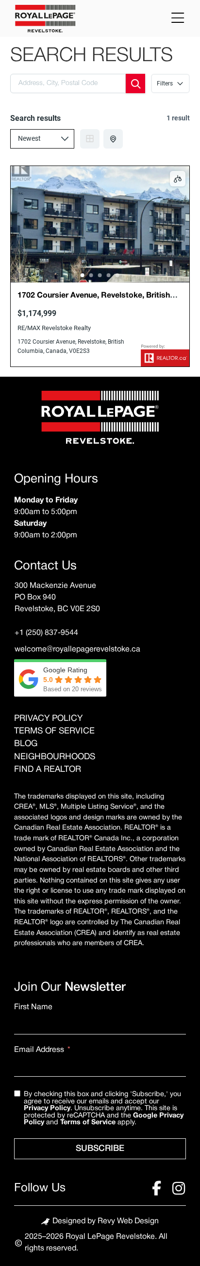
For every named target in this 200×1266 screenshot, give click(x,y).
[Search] (135, 83)
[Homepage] (100, 419)
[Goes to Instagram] (178, 1188)
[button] (177, 18)
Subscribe (100, 1148)
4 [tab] (109, 275)
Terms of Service (88, 1122)
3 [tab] (100, 275)
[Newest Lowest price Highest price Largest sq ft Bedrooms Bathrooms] (42, 139)
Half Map (113, 139)
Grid (90, 139)
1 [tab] (82, 275)
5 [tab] (117, 275)
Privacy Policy (47, 1108)
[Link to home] (45, 19)
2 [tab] (91, 275)
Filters (165, 83)
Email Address (39, 1050)
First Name (33, 1007)
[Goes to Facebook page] (156, 1188)
